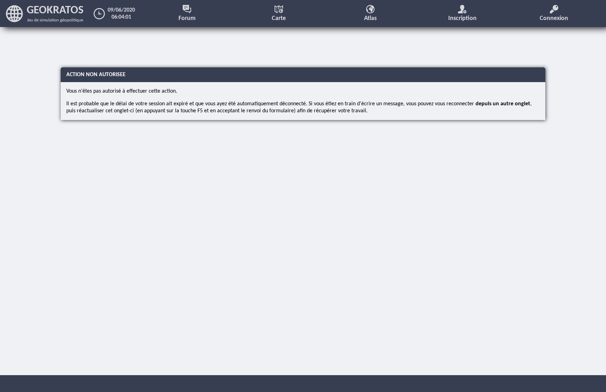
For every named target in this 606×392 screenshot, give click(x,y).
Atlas (370, 18)
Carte (279, 18)
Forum (187, 18)
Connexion (554, 18)
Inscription (462, 18)
